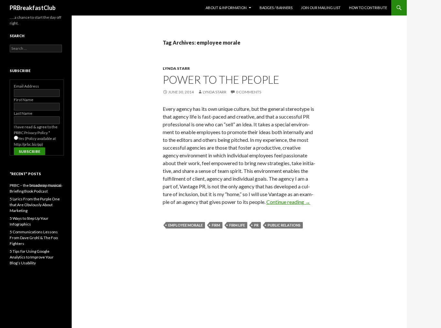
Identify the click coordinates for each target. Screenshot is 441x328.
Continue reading (288, 202)
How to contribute (368, 7)
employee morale (185, 225)
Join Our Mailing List (321, 7)
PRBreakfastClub (33, 7)
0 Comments (248, 92)
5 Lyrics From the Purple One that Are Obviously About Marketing (35, 204)
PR (256, 225)
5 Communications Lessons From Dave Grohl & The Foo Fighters (34, 237)
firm (216, 225)
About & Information (226, 7)
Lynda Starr (176, 68)
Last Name (23, 113)
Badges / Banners (276, 7)
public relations (284, 225)
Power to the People (221, 79)
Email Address (26, 86)
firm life (237, 225)
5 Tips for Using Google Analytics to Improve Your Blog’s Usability (32, 257)
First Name (23, 99)
